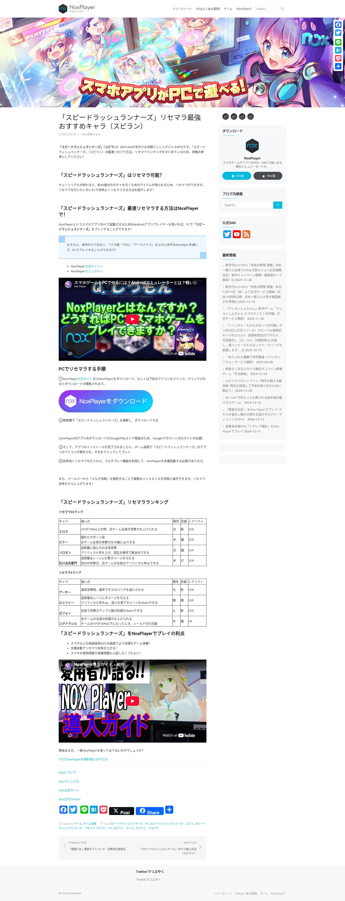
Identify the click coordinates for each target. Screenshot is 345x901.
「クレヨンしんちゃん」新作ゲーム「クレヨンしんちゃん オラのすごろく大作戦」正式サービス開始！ (252, 313)
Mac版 (271, 176)
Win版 (240, 176)
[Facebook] (338, 25)
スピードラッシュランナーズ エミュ (172, 823)
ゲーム (228, 9)
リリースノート (182, 9)
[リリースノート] (225, 116)
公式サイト (84, 379)
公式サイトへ (94, 266)
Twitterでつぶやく (148, 879)
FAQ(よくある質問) (208, 9)
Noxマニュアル (69, 781)
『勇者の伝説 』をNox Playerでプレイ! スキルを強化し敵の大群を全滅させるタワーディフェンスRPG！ (252, 414)
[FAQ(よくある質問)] (234, 116)
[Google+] (338, 37)
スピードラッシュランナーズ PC (129, 823)
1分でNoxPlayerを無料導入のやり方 (83, 759)
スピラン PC (104, 828)
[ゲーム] (242, 116)
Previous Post (97, 846)
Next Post (167, 848)
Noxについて (67, 772)
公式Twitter (72, 799)
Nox (61, 799)
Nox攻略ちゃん (91, 134)
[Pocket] (338, 58)
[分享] (338, 66)
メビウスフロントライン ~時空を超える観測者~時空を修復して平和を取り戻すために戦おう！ (252, 386)
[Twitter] (338, 33)
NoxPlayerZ (244, 9)
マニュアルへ (94, 271)
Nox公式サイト (69, 790)
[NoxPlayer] (172, 62)
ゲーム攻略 (89, 823)
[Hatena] (338, 50)
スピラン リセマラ (147, 828)
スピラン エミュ (123, 828)
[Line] (338, 42)
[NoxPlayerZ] (250, 116)
